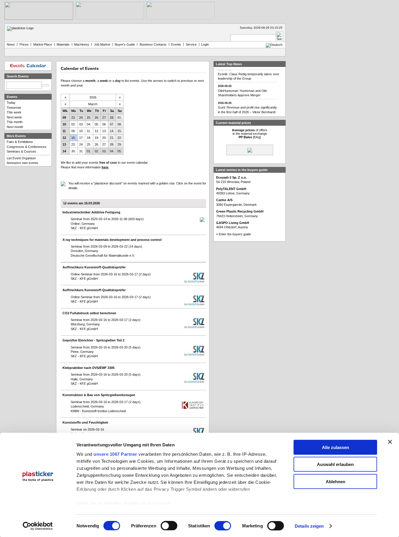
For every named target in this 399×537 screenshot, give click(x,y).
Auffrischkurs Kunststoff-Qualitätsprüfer (94, 267)
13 (64, 144)
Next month (15, 127)
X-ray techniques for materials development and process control (112, 239)
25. (89, 117)
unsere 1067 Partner (115, 453)
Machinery (81, 44)
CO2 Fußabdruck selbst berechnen (89, 313)
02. (73, 124)
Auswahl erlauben (335, 464)
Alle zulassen (335, 447)
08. (119, 124)
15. (119, 131)
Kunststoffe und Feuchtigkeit (85, 422)
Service (191, 44)
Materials (63, 44)
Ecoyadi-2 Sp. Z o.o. (231, 177)
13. (104, 131)
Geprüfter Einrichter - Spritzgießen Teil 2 (93, 340)
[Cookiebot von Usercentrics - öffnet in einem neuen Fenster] (37, 526)
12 (64, 137)
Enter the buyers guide (235, 234)
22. (119, 137)
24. (81, 117)
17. (81, 137)
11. (89, 131)
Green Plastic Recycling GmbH (239, 211)
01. (119, 117)
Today (11, 102)
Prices (24, 44)
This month (14, 122)
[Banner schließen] (390, 442)
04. (89, 124)
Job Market (102, 44)
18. (89, 137)
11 (64, 131)
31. (81, 151)
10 (64, 124)
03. (81, 124)
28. (112, 117)
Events (176, 44)
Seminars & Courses (21, 151)
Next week (14, 117)
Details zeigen (309, 526)
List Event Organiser (21, 158)
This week (14, 112)
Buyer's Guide (125, 44)
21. (112, 137)
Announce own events (22, 163)
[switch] (169, 526)
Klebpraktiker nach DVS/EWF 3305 (89, 367)
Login (205, 44)
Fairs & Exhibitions (20, 142)
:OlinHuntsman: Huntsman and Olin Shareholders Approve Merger (242, 88)
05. (97, 124)
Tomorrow (14, 107)
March (92, 104)
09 (64, 117)
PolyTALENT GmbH (231, 189)
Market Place (42, 44)
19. (97, 137)
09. (73, 131)
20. (104, 137)
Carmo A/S (224, 200)
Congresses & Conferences (26, 147)
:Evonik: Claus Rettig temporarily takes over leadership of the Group (248, 71)
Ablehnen (335, 481)
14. (112, 131)
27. (104, 117)
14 (64, 151)
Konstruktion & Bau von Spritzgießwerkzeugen (99, 395)
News (11, 44)
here (105, 167)
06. (104, 124)
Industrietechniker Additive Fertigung (91, 212)
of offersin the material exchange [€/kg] (249, 133)
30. (73, 151)
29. (119, 144)
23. (73, 117)
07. (112, 124)
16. (73, 137)
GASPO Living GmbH (232, 223)
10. (81, 131)
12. (97, 131)
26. (97, 117)
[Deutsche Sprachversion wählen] (274, 44)
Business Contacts (153, 44)
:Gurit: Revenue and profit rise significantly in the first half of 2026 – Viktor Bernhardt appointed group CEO (247, 106)
